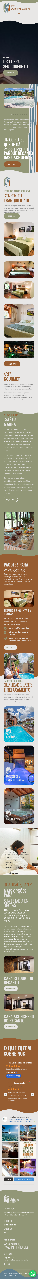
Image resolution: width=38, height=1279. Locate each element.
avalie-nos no (12, 1076)
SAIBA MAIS (12, 363)
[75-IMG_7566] (19, 972)
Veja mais (11, 499)
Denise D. (18, 1083)
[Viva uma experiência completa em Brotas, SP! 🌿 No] (10, 1133)
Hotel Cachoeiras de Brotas (19, 1062)
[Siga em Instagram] (9, 1264)
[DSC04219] (19, 357)
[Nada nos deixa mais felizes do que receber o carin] (28, 1150)
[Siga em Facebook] (4, 1264)
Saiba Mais (12, 164)
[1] (19, 549)
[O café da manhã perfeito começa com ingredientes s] (10, 1167)
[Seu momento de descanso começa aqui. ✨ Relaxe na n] (28, 1167)
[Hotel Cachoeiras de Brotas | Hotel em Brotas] (19, 108)
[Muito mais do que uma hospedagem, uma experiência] (10, 1150)
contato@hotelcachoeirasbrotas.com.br (16, 1260)
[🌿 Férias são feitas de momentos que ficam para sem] (28, 1133)
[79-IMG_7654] (19, 1011)
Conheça (10, 72)
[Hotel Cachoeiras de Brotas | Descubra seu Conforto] (19, 239)
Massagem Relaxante (15, 849)
